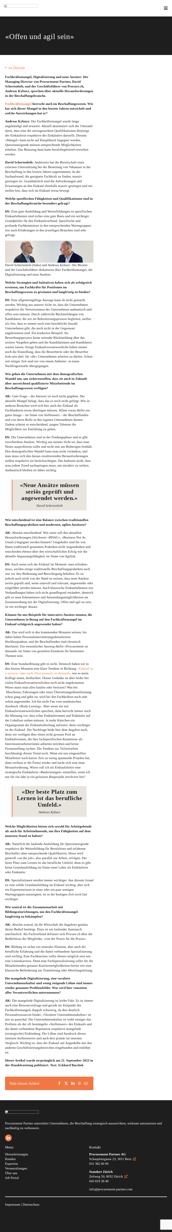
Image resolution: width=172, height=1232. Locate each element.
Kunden (10, 1159)
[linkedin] (8, 1137)
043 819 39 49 (99, 1181)
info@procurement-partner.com (111, 1189)
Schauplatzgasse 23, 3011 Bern (110, 1159)
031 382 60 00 (99, 1163)
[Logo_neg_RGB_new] (22, 1112)
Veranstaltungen (16, 1168)
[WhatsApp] (79, 1083)
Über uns (11, 1173)
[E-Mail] (85, 1083)
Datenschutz (31, 1204)
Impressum (12, 1204)
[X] (66, 1083)
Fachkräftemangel (18, 104)
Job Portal (12, 1178)
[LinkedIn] (73, 1083)
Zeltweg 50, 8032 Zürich (106, 1176)
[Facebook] (59, 1083)
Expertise (11, 1163)
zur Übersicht (16, 67)
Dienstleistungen (16, 1154)
